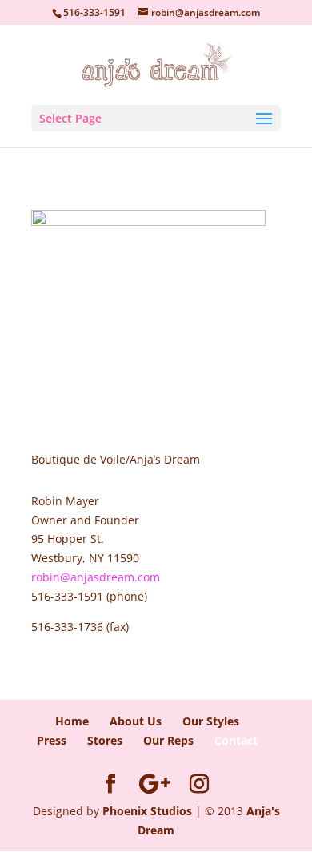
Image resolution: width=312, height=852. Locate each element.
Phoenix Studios (147, 810)
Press (51, 740)
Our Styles (210, 721)
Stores (104, 740)
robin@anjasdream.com (95, 577)
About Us (136, 721)
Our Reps (168, 740)
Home (72, 721)
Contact (236, 740)
